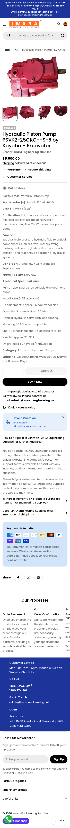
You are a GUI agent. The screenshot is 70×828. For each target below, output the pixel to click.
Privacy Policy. (25, 772)
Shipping (8, 163)
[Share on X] (28, 578)
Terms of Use (49, 768)
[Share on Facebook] (18, 578)
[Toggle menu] (5, 24)
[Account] (59, 24)
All (16, 50)
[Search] (63, 36)
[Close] (63, 417)
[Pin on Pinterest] (38, 578)
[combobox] (35, 36)
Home (7, 50)
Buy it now (35, 382)
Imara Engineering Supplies (32, 152)
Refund (62, 768)
